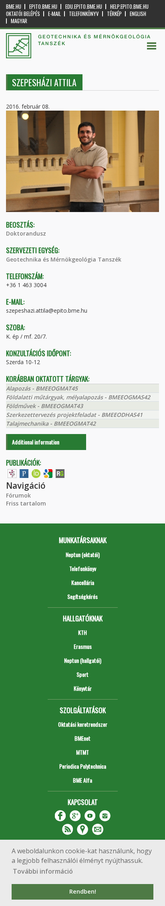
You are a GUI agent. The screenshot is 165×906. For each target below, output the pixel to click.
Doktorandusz (26, 233)
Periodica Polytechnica (82, 766)
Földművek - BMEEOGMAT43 (44, 406)
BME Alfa (82, 780)
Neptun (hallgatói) (82, 660)
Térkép (114, 13)
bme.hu (13, 6)
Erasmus (83, 646)
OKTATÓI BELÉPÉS (23, 13)
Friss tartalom (26, 503)
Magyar (19, 21)
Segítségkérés (82, 596)
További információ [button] (43, 871)
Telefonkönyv (84, 13)
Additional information (35, 442)
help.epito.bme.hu (129, 6)
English (138, 13)
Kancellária (82, 582)
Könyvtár (83, 688)
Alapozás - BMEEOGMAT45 (42, 388)
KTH (82, 632)
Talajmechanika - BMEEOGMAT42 (51, 423)
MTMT (82, 752)
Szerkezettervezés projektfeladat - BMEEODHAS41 (74, 414)
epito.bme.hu (43, 6)
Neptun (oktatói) (83, 554)
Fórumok (18, 495)
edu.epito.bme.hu (83, 6)
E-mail (54, 13)
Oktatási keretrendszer (82, 724)
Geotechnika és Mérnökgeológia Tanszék (63, 259)
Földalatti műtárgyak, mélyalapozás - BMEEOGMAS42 (78, 397)
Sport (82, 674)
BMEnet (82, 738)
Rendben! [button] (82, 891)
